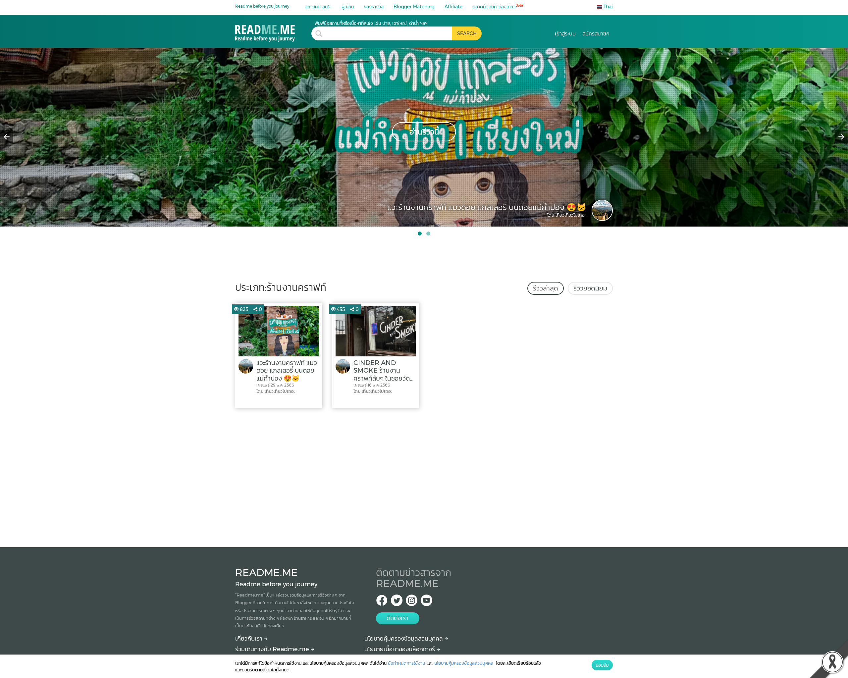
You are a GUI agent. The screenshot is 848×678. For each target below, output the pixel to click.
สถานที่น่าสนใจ (318, 7)
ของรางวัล (374, 7)
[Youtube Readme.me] (426, 602)
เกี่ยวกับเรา (249, 638)
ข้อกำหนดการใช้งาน (406, 663)
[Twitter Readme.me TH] (396, 602)
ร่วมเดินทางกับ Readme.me (273, 649)
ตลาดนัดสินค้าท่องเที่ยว (497, 6)
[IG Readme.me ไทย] (411, 602)
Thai (607, 7)
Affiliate (453, 7)
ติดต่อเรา (397, 618)
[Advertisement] (424, 476)
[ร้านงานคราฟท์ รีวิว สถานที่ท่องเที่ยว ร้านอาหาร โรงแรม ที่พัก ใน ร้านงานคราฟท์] (273, 31)
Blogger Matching (414, 7)
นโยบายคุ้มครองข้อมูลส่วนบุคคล (404, 638)
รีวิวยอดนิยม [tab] (590, 288)
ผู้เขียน (348, 7)
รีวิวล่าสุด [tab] (545, 288)
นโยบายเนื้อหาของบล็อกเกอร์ (400, 649)
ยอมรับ (602, 665)
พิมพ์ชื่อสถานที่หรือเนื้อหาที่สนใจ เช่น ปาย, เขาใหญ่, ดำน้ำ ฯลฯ (371, 23)
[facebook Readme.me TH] (382, 602)
